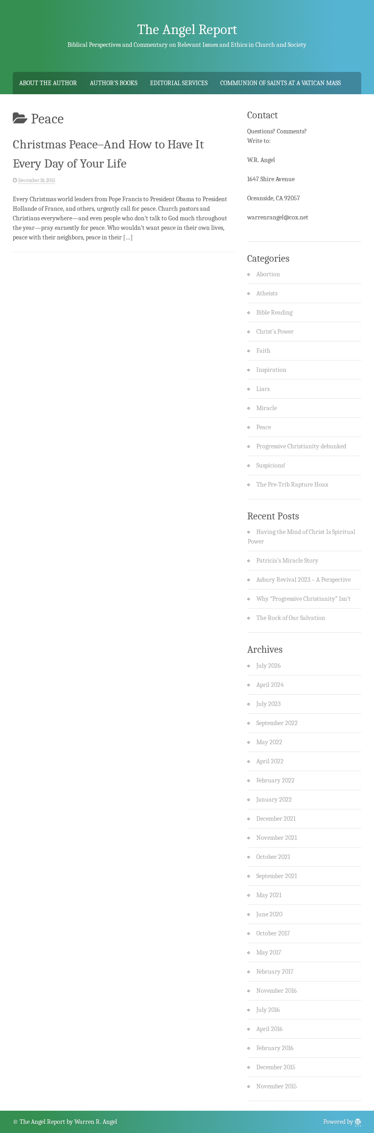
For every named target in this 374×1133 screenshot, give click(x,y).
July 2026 (268, 666)
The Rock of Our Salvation (290, 618)
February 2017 (275, 971)
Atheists (266, 293)
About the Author (48, 83)
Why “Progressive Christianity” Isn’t (303, 599)
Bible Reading (274, 312)
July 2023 (268, 704)
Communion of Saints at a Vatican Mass (280, 83)
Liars (263, 389)
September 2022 (277, 723)
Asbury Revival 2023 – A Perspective (303, 580)
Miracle (266, 408)
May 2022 (269, 742)
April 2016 (269, 1029)
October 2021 (273, 857)
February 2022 (275, 780)
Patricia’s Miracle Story (287, 560)
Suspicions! (271, 465)
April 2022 (270, 761)
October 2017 (273, 933)
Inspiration (271, 370)
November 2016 (276, 991)
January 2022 (274, 799)
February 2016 (275, 1048)
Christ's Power (275, 331)
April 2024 (270, 685)
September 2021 (276, 876)
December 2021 (276, 819)
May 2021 (268, 895)
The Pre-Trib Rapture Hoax (292, 484)
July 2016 (268, 1010)
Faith (263, 351)
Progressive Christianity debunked (301, 446)
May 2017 (268, 952)
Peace (263, 427)
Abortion (268, 274)
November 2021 (276, 838)
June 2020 (269, 914)
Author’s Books (113, 83)
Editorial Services (179, 83)
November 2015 (276, 1086)
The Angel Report (187, 29)
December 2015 (276, 1067)
